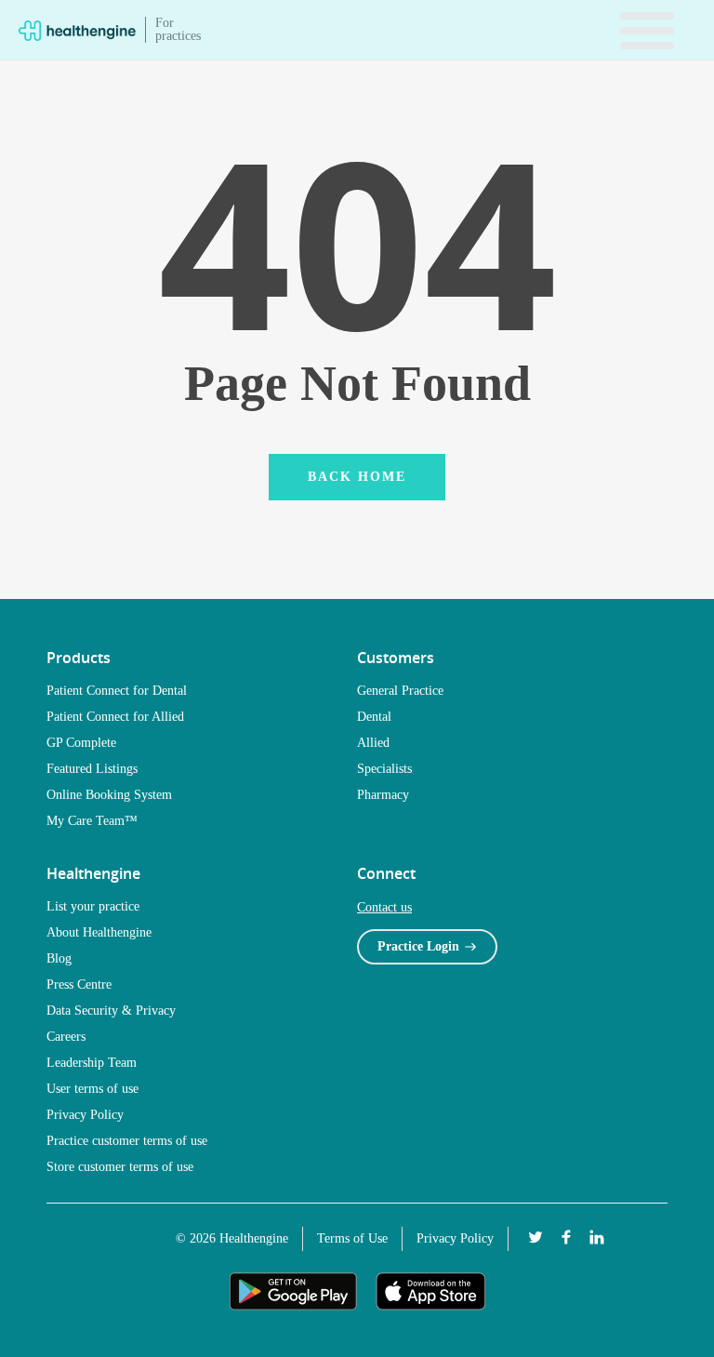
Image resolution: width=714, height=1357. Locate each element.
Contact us (384, 907)
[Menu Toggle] (647, 30)
